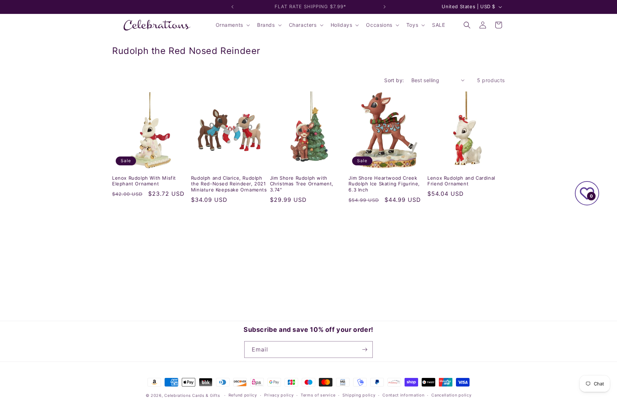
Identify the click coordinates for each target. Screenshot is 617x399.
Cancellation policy (451, 395)
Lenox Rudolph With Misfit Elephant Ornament (144, 181)
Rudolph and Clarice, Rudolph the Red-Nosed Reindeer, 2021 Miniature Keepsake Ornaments (229, 184)
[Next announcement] (384, 7)
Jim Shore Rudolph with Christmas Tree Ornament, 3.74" (301, 184)
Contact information (403, 395)
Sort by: (394, 80)
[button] (232, 25)
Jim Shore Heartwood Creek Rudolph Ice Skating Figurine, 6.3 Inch (384, 184)
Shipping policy (359, 395)
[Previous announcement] (232, 7)
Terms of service (318, 395)
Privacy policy (279, 395)
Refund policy (243, 395)
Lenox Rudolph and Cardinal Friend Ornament (461, 181)
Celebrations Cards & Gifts (192, 395)
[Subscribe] (364, 349)
